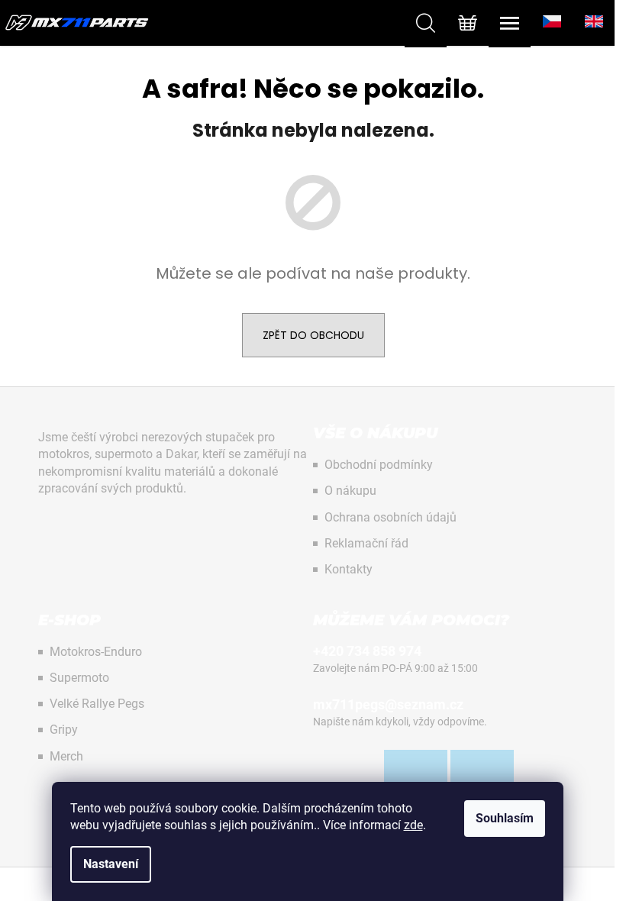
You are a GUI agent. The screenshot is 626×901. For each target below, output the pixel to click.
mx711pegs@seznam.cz (388, 704)
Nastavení (110, 864)
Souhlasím (505, 818)
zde (413, 825)
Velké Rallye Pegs (97, 703)
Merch (66, 756)
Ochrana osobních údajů (390, 517)
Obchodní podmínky (378, 464)
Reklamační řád (366, 543)
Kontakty (348, 569)
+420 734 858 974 (367, 651)
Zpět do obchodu (313, 335)
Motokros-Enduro (96, 651)
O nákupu (350, 490)
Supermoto (79, 677)
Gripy (64, 729)
